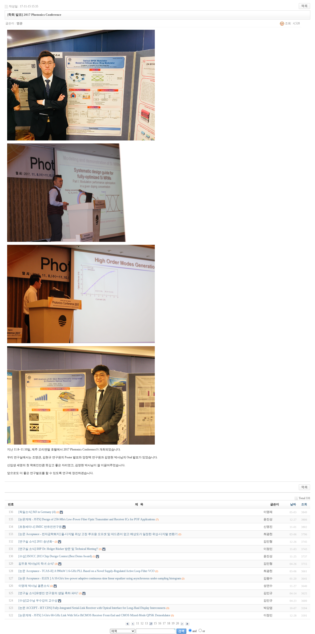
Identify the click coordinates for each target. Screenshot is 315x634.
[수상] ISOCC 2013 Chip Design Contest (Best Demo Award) (55, 556)
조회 (304, 504)
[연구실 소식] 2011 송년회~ (36, 541)
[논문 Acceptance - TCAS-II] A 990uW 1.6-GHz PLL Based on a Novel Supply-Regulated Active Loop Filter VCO (86, 571)
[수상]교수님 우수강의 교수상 (37, 600)
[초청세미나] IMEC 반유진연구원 (40, 526)
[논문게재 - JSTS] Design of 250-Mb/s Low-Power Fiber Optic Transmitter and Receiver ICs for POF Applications (86, 519)
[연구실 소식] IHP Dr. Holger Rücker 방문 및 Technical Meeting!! (58, 549)
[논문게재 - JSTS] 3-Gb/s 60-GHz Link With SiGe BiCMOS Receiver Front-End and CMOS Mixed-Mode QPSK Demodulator (94, 615)
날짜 (293, 504)
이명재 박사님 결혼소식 (33, 586)
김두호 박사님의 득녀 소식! (36, 563)
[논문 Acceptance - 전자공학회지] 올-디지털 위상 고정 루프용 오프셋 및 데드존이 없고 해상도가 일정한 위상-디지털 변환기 (98, 534)
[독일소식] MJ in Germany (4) (37, 512)
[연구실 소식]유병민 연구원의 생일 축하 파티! (48, 593)
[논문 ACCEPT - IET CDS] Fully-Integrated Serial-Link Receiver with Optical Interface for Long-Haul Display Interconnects (92, 608)
